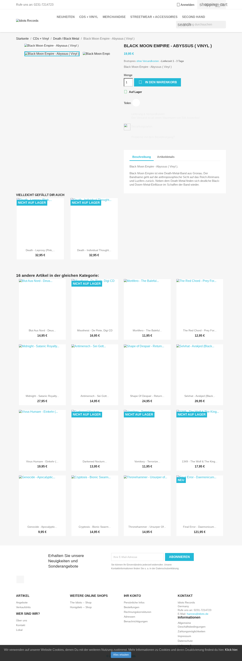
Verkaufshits (23, 607)
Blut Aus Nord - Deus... (42, 330)
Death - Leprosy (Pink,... (40, 250)
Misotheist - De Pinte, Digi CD (94, 330)
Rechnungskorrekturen (137, 611)
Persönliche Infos (134, 602)
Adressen (129, 616)
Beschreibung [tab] (141, 156)
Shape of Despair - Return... (147, 395)
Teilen (136, 102)
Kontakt (20, 625)
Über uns (21, 620)
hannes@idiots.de (197, 613)
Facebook (20, 579)
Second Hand (193, 17)
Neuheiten (66, 17)
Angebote (22, 602)
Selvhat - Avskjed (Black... (199, 395)
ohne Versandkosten (148, 61)
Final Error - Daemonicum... (199, 526)
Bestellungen (131, 607)
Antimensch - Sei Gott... (95, 395)
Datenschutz (185, 640)
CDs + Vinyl (88, 17)
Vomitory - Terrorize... (147, 461)
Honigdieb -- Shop (81, 607)
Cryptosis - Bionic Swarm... (95, 526)
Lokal (19, 629)
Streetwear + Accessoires (154, 17)
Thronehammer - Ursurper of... (147, 526)
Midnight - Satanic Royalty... (42, 395)
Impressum (184, 636)
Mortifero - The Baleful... (147, 330)
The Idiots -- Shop (81, 602)
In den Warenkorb (158, 82)
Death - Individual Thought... (94, 250)
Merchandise (114, 17)
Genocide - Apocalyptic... (42, 526)
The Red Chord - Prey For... (199, 330)
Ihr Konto (132, 595)
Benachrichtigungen (136, 621)
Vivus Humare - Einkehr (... (42, 461)
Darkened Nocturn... (95, 461)
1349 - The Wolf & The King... (199, 461)
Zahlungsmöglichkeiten (191, 631)
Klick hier (231, 649)
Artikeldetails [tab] (166, 156)
